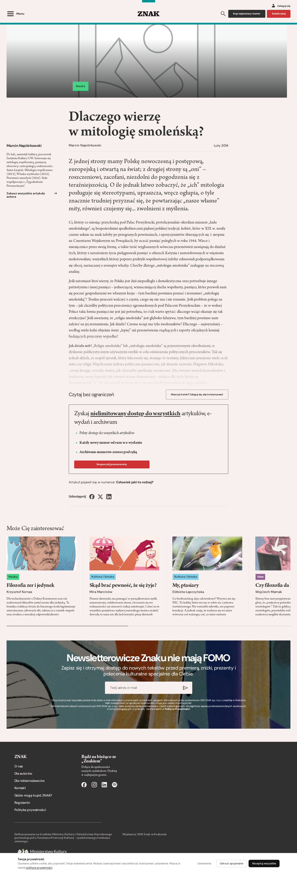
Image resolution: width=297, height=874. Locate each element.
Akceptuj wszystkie (264, 863)
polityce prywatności (39, 867)
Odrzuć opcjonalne (231, 863)
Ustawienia (204, 863)
